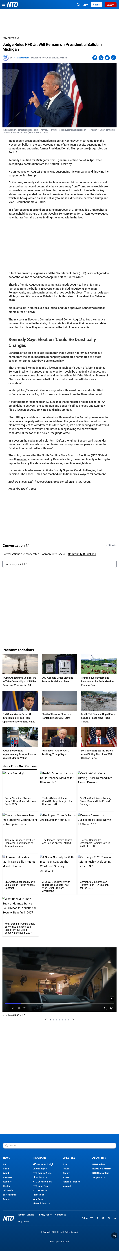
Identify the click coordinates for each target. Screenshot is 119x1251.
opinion (31, 209)
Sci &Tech (8, 1190)
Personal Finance (71, 1181)
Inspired (67, 1186)
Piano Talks (38, 1194)
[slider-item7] (68, 1019)
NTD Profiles (98, 1164)
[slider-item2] (53, 1019)
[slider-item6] (65, 1019)
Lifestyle (69, 1157)
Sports (6, 1199)
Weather (7, 1181)
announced (19, 171)
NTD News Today (41, 1186)
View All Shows (40, 1203)
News (6, 1157)
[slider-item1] (50, 1019)
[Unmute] (112, 998)
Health (6, 1186)
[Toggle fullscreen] (105, 1008)
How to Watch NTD (101, 1168)
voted (59, 319)
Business (7, 1177)
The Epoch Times (25, 488)
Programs (39, 1157)
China (6, 1168)
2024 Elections (10, 38)
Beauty (66, 1173)
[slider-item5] (62, 1019)
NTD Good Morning (42, 1181)
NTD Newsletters (100, 1173)
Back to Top (114, 1235)
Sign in (96, 4)
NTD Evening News (42, 1173)
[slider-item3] (56, 1019)
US (4, 1164)
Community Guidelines (82, 554)
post (16, 440)
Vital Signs (38, 1199)
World (6, 1173)
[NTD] (8, 1218)
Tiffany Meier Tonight (43, 1164)
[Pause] (7, 1008)
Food (65, 1164)
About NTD (99, 1157)
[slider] (59, 1004)
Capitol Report (40, 1168)
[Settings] (111, 1008)
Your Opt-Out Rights (59, 1241)
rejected (22, 459)
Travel (66, 1168)
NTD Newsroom (21, 57)
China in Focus (40, 1177)
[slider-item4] (59, 1019)
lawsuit (53, 367)
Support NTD (98, 1177)
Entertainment (10, 1194)
